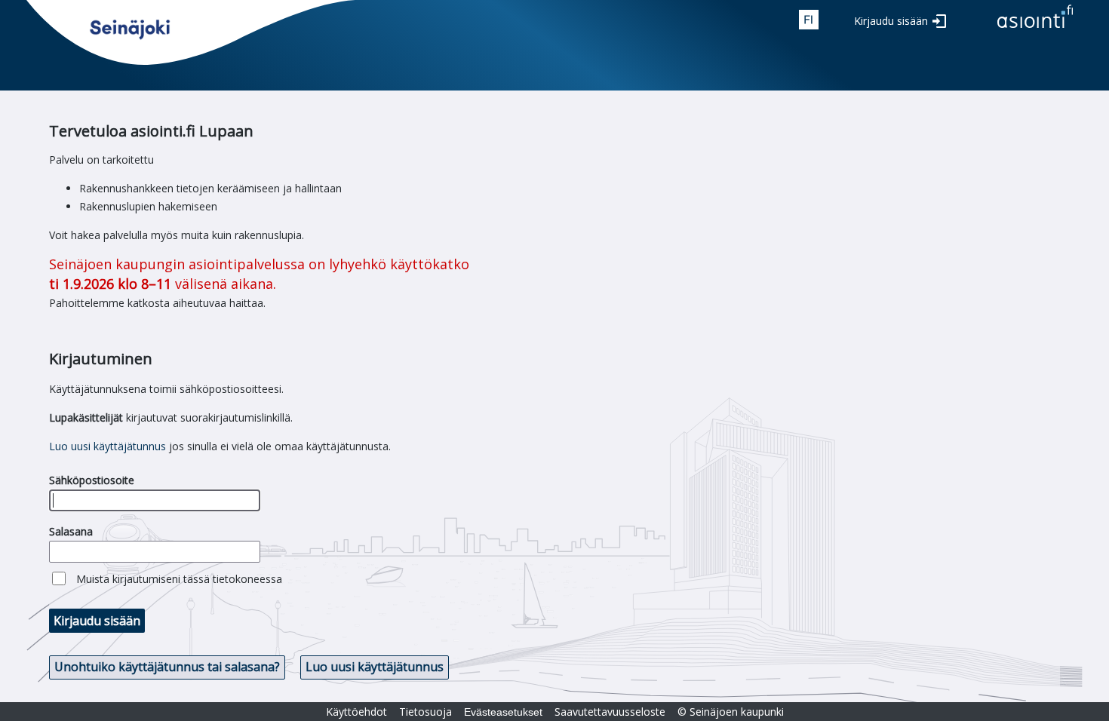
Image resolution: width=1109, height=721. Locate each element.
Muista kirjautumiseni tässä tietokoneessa (179, 579)
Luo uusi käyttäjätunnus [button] (375, 666)
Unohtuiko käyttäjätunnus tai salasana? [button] (167, 666)
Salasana (71, 531)
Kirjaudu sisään (891, 21)
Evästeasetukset (503, 712)
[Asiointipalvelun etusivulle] (1035, 29)
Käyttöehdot (356, 711)
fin (808, 19)
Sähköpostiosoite (91, 480)
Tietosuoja (425, 711)
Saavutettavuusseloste (609, 711)
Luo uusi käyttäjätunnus (107, 446)
